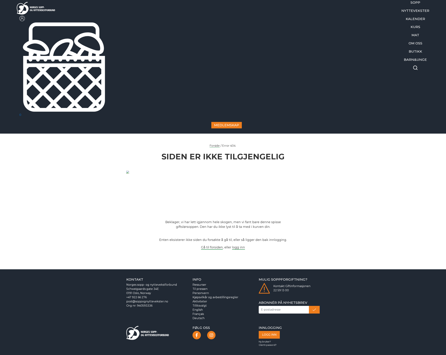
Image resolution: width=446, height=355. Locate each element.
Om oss (418, 38)
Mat (417, 31)
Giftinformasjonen (297, 285)
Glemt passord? (267, 344)
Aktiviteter (200, 300)
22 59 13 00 (281, 289)
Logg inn (269, 333)
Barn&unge (417, 53)
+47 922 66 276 (136, 296)
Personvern (201, 292)
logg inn (238, 246)
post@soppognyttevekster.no (147, 300)
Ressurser (199, 284)
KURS (418, 24)
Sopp (417, 2)
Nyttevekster (417, 9)
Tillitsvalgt (200, 305)
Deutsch (199, 317)
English (198, 309)
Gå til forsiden (212, 246)
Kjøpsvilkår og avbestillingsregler (215, 296)
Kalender (417, 16)
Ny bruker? (265, 340)
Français (198, 313)
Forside (215, 144)
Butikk (417, 46)
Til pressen (200, 288)
